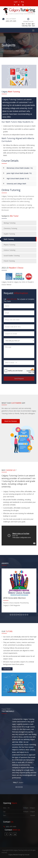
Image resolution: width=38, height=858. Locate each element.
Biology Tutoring (9, 223)
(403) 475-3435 (11, 21)
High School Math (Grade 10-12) (18, 178)
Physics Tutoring (9, 245)
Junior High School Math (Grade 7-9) (19, 173)
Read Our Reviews (10, 421)
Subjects (11, 51)
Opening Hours (28, 21)
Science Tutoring (9, 250)
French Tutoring (9, 261)
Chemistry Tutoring (10, 228)
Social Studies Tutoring (12, 256)
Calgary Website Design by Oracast (18, 855)
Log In (16, 2)
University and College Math (16, 184)
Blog (22, 2)
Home (4, 51)
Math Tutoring (9, 239)
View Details (7, 669)
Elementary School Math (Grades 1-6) (20, 168)
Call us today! (11, 19)
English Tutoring (9, 234)
